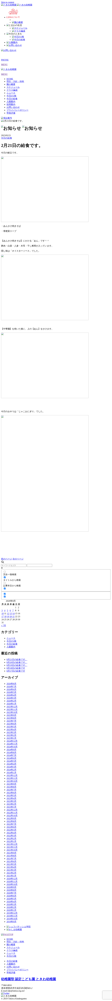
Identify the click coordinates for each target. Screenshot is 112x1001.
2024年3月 (11, 767)
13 (11, 613)
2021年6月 (11, 861)
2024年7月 (11, 755)
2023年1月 (11, 807)
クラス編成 (12, 90)
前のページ (6, 559)
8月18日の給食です (16, 668)
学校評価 (11, 113)
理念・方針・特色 (15, 81)
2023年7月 (11, 790)
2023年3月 (11, 801)
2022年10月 (12, 815)
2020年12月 (12, 878)
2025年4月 (11, 729)
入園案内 (11, 101)
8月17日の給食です (16, 671)
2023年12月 (12, 775)
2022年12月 (12, 810)
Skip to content (7, 2)
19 (8, 616)
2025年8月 (11, 718)
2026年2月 (11, 701)
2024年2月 (11, 769)
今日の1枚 (11, 96)
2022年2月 (11, 838)
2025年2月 (11, 735)
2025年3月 (11, 732)
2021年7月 (11, 858)
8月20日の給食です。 (17, 662)
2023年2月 (11, 804)
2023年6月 (11, 792)
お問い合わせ (13, 107)
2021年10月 (12, 850)
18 (5, 616)
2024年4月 (11, 764)
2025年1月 (11, 738)
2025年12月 (12, 706)
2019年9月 (11, 921)
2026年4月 (11, 695)
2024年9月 (11, 749)
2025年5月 (11, 726)
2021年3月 (11, 870)
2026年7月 (11, 686)
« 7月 (3, 625)
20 (11, 616)
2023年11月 (12, 778)
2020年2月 (11, 907)
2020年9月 (11, 887)
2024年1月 (11, 772)
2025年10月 (12, 712)
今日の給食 (12, 98)
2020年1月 (11, 910)
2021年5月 (11, 864)
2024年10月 (12, 747)
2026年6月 (11, 689)
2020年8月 (11, 890)
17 (3, 616)
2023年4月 (11, 798)
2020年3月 (11, 904)
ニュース (11, 93)
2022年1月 (11, 841)
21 (13, 616)
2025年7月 (11, 721)
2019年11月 (12, 916)
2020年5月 (11, 899)
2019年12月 (12, 913)
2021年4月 (11, 867)
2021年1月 (11, 876)
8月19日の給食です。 (17, 665)
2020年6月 (11, 896)
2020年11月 (12, 881)
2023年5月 (11, 795)
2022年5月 (11, 830)
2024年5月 (11, 761)
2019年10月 (12, 919)
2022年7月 (11, 824)
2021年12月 (12, 844)
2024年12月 (12, 741)
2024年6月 (11, 758)
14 (13, 613)
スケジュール (13, 87)
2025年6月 (11, 724)
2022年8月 (11, 821)
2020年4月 (11, 901)
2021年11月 (12, 847)
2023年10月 (12, 781)
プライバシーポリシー (17, 110)
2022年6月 (11, 827)
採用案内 (11, 104)
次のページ (18, 559)
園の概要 (11, 84)
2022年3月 (11, 835)
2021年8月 (11, 856)
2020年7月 (11, 893)
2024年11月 (12, 744)
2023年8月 (11, 787)
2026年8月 (11, 683)
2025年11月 (12, 709)
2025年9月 (11, 715)
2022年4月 (11, 833)
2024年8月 (11, 752)
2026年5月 (11, 692)
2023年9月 (11, 784)
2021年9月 (11, 853)
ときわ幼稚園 (28, 979)
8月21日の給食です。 (17, 659)
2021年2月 (11, 873)
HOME (10, 79)
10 (3, 613)
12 (8, 613)
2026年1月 (11, 704)
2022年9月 (11, 818)
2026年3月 (11, 698)
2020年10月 (12, 884)
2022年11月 (12, 813)
